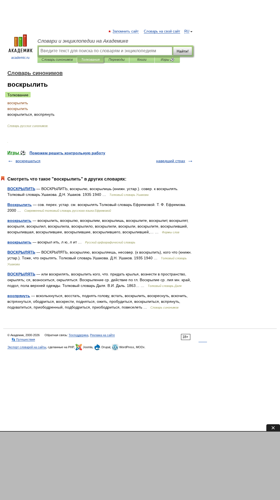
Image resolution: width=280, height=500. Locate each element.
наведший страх (170, 161)
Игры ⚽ (167, 60)
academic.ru (20, 58)
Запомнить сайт (126, 31)
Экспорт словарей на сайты (26, 347)
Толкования (90, 60)
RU (186, 31)
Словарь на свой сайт (162, 31)
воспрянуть (18, 295)
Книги (142, 60)
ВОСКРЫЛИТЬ (21, 189)
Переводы (117, 60)
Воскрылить (19, 204)
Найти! (183, 51)
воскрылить (19, 220)
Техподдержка (78, 335)
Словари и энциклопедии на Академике (82, 41)
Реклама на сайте (102, 335)
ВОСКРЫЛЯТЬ (21, 252)
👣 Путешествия (23, 339)
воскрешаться (28, 161)
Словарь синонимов (57, 60)
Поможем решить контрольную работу (67, 153)
